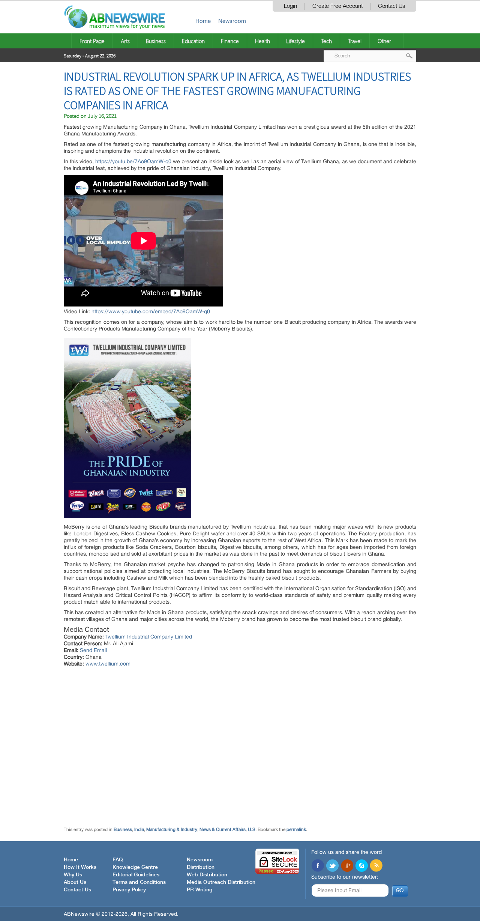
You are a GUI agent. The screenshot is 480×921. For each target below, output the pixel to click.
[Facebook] (317, 866)
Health (262, 41)
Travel (355, 41)
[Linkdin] (346, 866)
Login (290, 6)
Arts (125, 41)
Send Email (93, 650)
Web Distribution (207, 874)
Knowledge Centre (135, 867)
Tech (326, 41)
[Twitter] (332, 866)
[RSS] (376, 866)
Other (384, 41)
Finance (230, 41)
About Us (75, 882)
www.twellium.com (108, 664)
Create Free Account (337, 6)
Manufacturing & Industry (171, 829)
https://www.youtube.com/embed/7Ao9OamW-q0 (151, 311)
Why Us (73, 874)
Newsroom (232, 21)
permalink (296, 829)
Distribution (200, 867)
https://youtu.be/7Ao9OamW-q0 (133, 161)
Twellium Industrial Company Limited (148, 637)
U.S (251, 829)
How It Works (80, 867)
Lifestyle (295, 41)
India (139, 829)
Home (203, 21)
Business (156, 41)
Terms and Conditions (139, 882)
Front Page (92, 41)
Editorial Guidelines (135, 874)
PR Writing (199, 889)
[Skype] (361, 866)
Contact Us (391, 6)
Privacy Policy (129, 889)
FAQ (117, 859)
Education (193, 41)
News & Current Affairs (223, 829)
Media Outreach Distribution (221, 882)
